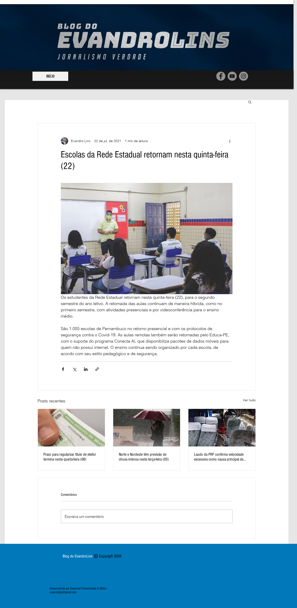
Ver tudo (249, 400)
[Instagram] (243, 76)
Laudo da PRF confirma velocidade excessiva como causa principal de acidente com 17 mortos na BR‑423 (219, 457)
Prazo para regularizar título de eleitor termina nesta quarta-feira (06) (69, 457)
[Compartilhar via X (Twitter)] (74, 369)
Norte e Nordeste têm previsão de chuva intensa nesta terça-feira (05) (144, 457)
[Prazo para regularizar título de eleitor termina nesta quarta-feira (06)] (71, 427)
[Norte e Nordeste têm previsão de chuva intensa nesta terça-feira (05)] (146, 427)
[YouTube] (232, 76)
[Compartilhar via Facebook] (63, 369)
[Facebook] (220, 76)
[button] (250, 102)
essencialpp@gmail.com (63, 592)
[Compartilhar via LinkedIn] (86, 369)
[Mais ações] (229, 141)
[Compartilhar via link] (97, 369)
